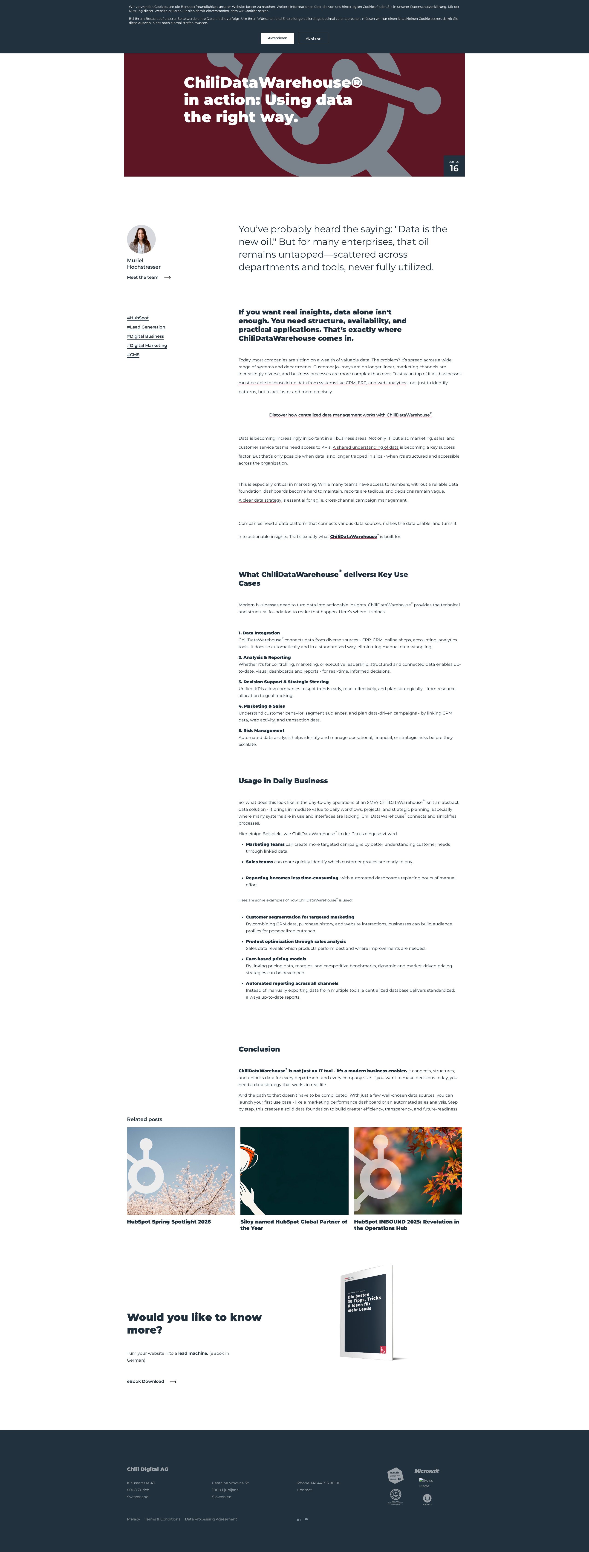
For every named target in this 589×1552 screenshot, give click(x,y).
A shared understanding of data (366, 447)
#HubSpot (138, 317)
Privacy (133, 1519)
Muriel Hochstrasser (144, 263)
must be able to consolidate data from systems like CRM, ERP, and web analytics (322, 382)
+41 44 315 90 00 (325, 1483)
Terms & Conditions (162, 1519)
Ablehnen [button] (313, 38)
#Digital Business (145, 336)
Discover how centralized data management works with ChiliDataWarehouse (350, 414)
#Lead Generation (146, 327)
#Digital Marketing (147, 345)
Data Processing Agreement (211, 1519)
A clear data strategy (260, 500)
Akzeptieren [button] (277, 38)
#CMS (133, 354)
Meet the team (143, 277)
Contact (304, 1490)
